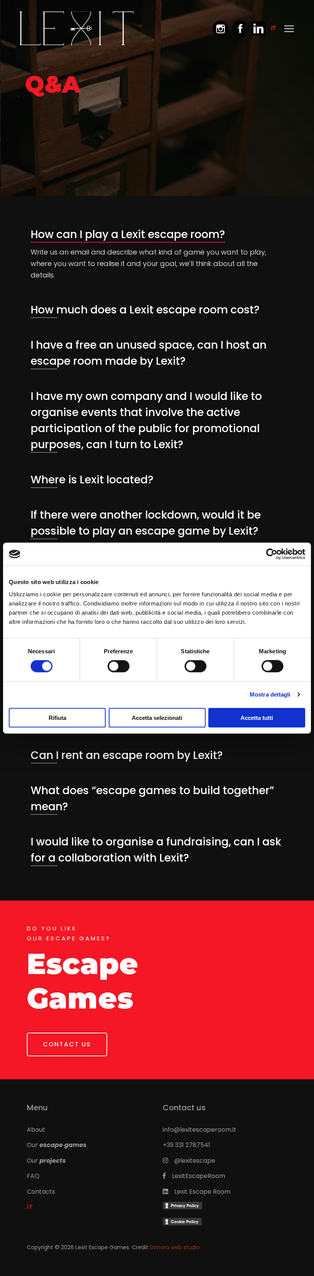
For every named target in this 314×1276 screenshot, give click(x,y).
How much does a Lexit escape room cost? (145, 309)
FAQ (33, 1176)
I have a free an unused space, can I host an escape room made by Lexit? (149, 353)
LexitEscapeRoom (195, 1176)
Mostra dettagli (270, 694)
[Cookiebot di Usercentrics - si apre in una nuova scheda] (271, 554)
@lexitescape (191, 1160)
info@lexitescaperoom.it (199, 1129)
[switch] (118, 666)
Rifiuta (57, 717)
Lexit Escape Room (199, 1191)
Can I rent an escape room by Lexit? (127, 755)
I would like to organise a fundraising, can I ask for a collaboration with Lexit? (156, 849)
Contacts (41, 1191)
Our (57, 1145)
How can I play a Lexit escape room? (128, 234)
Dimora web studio (175, 1247)
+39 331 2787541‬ (186, 1145)
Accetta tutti (256, 717)
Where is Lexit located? (92, 479)
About (36, 1129)
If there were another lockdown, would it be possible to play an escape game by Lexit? (146, 522)
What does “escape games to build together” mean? (152, 798)
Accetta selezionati (157, 717)
